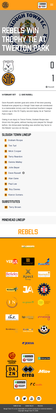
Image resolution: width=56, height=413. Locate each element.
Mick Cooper (14, 151)
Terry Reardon (15, 157)
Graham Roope (15, 140)
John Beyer (14, 168)
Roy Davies (14, 189)
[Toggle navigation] (52, 4)
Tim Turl (12, 146)
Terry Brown (15, 207)
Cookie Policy (29, 406)
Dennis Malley (15, 162)
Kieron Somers (15, 195)
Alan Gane (13, 178)
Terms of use (17, 406)
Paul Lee (12, 184)
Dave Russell (14, 173)
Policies (40, 406)
